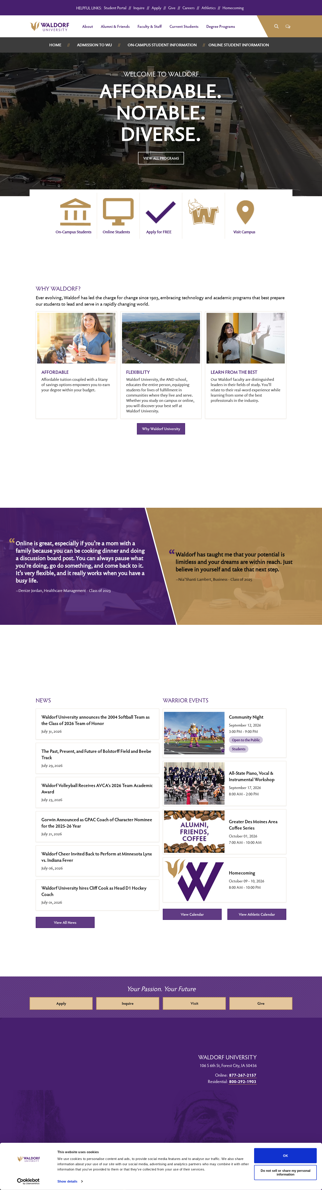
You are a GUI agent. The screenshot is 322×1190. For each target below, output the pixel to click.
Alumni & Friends (115, 26)
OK (285, 1156)
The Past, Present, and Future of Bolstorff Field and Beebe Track (96, 754)
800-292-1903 (242, 1081)
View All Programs (161, 158)
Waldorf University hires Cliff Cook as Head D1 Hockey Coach (94, 891)
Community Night (246, 717)
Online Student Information (239, 45)
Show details (67, 1181)
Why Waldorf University (161, 428)
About (87, 26)
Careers (188, 7)
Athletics (209, 7)
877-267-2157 (242, 1075)
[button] (276, 26)
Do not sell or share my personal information (285, 1172)
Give (171, 7)
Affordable (55, 372)
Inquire (139, 7)
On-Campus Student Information (162, 45)
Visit (194, 1003)
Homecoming (233, 7)
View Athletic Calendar (257, 914)
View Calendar (192, 914)
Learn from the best (234, 372)
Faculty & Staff (150, 26)
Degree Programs (220, 26)
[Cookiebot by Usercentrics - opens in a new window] (28, 1181)
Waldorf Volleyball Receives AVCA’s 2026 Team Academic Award (97, 788)
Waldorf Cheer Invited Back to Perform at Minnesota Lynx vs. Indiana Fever (96, 856)
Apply (156, 7)
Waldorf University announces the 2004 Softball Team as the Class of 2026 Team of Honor (95, 720)
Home (55, 45)
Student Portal (115, 7)
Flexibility (138, 372)
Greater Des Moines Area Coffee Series (253, 824)
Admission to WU (94, 45)
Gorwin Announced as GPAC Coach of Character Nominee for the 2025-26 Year (96, 822)
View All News (65, 922)
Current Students (184, 26)
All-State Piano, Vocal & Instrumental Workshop (252, 776)
